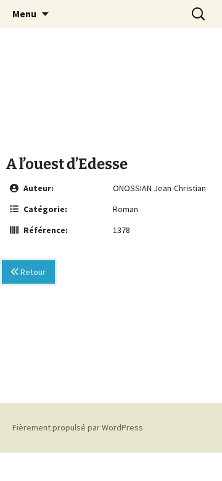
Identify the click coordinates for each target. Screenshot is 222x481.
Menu (24, 13)
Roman (125, 209)
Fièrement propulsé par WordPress (77, 427)
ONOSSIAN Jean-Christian (159, 188)
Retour (32, 272)
